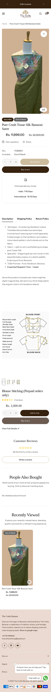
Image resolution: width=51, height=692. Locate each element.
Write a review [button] (25, 459)
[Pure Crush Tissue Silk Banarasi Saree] (17, 558)
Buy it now (25, 170)
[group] (25, 71)
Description (7, 218)
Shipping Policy (24, 218)
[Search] (40, 13)
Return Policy (42, 218)
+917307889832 (8, 636)
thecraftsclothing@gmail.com (13, 639)
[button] (7, 4)
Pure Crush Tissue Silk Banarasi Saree (17, 589)
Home (4, 24)
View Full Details (9, 428)
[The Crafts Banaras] (25, 14)
